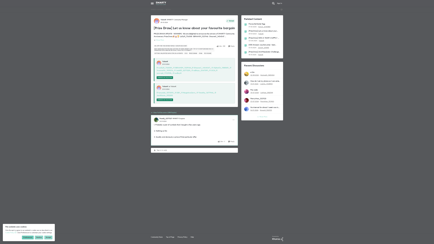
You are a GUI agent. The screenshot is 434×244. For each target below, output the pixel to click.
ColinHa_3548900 (266, 84)
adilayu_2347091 (200, 70)
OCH (213, 70)
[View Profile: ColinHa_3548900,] (246, 83)
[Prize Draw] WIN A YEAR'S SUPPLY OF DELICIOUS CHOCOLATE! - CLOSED (264, 38)
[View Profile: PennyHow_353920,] (246, 100)
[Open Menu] (281, 9)
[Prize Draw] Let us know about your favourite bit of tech (263, 31)
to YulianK (172, 86)
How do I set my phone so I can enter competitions (265, 81)
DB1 (178, 93)
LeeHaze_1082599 (266, 93)
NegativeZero (189, 93)
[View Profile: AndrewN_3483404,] (246, 74)
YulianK (163, 20)
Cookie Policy (9, 232)
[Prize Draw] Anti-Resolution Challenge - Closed (264, 52)
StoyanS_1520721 (266, 110)
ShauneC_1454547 (202, 68)
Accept (48, 237)
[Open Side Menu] (152, 3)
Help (192, 237)
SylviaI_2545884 (264, 27)
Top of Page (170, 237)
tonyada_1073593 (165, 93)
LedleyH (178, 73)
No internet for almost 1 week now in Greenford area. (264, 108)
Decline (39, 237)
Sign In (279, 3)
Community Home (157, 237)
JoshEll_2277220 (183, 70)
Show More (160, 40)
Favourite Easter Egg (257, 24)
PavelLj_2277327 (166, 118)
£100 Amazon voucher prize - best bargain (262, 45)
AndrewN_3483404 (267, 75)
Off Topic (168, 9)
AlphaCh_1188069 (220, 68)
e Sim (252, 72)
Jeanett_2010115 (263, 48)
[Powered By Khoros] (277, 238)
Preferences (27, 237)
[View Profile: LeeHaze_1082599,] (246, 91)
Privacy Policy (182, 237)
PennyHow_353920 (258, 99)
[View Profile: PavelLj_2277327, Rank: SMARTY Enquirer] (156, 120)
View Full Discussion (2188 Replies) (165, 112)
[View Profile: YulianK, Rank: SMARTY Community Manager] (156, 21)
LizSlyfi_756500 (165, 68)
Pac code (254, 90)
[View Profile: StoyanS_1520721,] (246, 109)
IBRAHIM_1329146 (183, 68)
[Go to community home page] (161, 3)
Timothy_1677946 (205, 93)
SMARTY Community (157, 9)
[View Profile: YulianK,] (159, 63)
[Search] (273, 3)
